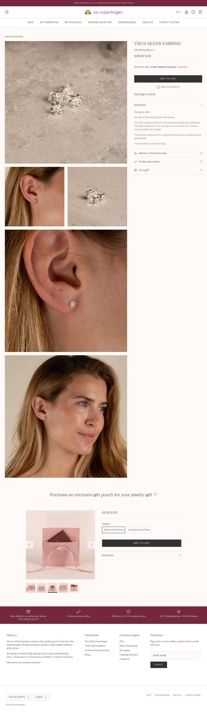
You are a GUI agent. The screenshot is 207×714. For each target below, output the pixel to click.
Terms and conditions (95, 645)
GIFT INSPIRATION (49, 22)
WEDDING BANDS (127, 22)
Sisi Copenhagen (19, 705)
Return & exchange (128, 645)
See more (182, 67)
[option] (60, 544)
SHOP (31, 22)
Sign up (159, 665)
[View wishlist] (193, 12)
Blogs (88, 654)
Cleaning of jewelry (129, 654)
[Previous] (29, 544)
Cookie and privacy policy (97, 650)
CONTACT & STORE (169, 22)
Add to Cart (168, 78)
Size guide (125, 650)
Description (140, 105)
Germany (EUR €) (17, 697)
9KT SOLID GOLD (73, 22)
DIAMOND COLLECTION (100, 22)
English (39, 697)
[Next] (91, 544)
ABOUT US (147, 22)
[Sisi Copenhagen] (104, 12)
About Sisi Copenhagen (96, 641)
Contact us (125, 659)
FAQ (122, 641)
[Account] (185, 12)
